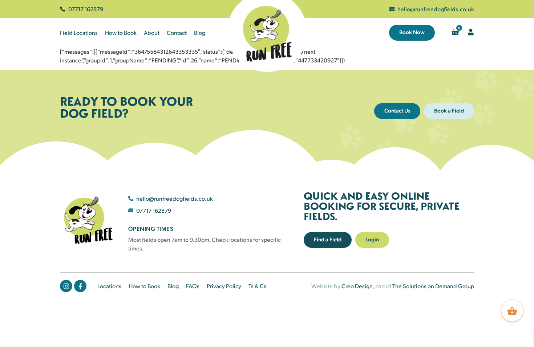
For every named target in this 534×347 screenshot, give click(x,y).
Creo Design (357, 286)
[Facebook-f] (80, 286)
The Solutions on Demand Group (433, 286)
